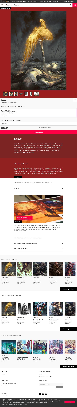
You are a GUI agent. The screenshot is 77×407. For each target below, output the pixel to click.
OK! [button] (70, 402)
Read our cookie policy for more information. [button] (15, 404)
